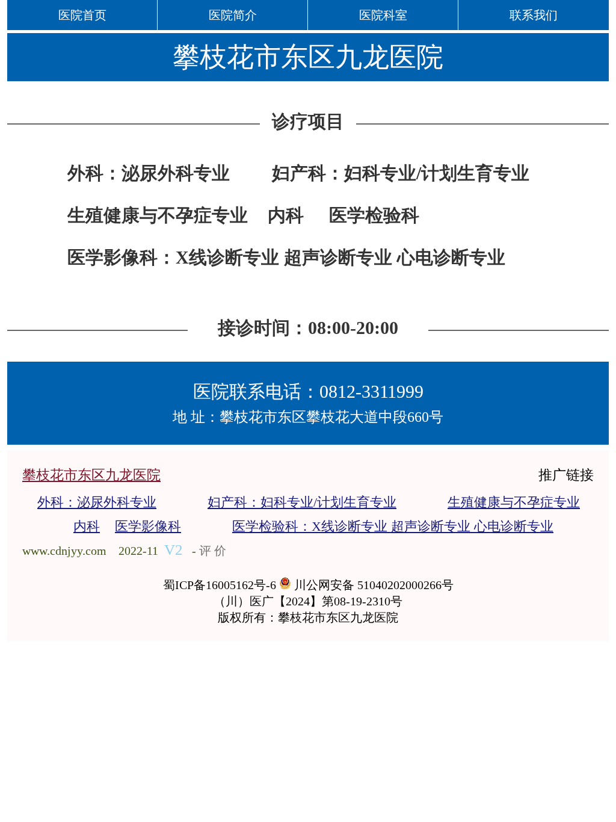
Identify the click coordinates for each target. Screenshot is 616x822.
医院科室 (383, 15)
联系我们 (534, 15)
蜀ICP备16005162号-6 (221, 585)
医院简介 (233, 15)
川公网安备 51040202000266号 (372, 585)
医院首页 (82, 15)
